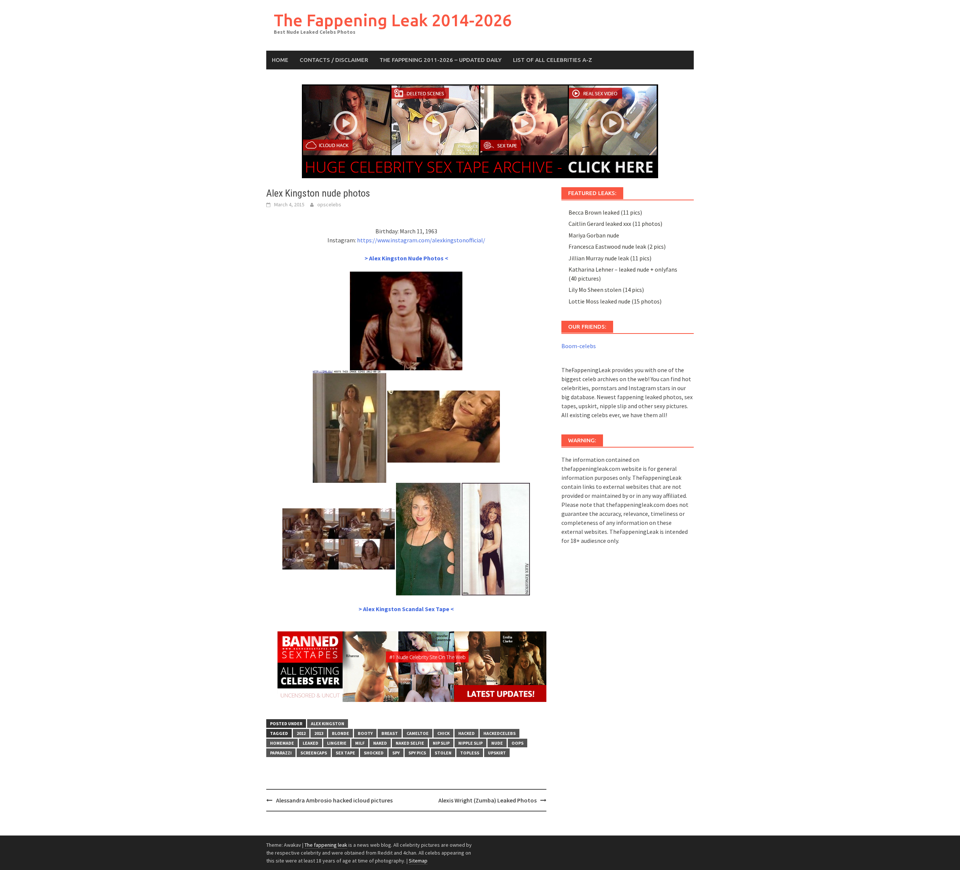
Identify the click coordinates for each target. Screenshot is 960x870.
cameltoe (417, 733)
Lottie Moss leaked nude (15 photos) (615, 301)
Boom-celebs (578, 346)
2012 (301, 733)
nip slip (441, 743)
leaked (310, 743)
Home (280, 60)
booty (365, 733)
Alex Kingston (327, 723)
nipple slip (470, 743)
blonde (340, 733)
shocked (374, 753)
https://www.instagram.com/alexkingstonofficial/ (421, 240)
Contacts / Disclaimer (334, 60)
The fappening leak (325, 844)
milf (359, 743)
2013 (318, 733)
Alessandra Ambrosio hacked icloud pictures (334, 800)
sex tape (345, 753)
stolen (443, 753)
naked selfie (410, 743)
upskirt (497, 753)
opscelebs (329, 204)
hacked (466, 733)
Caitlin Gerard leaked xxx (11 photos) (615, 223)
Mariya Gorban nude (593, 235)
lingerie (336, 743)
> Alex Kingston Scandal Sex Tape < (406, 609)
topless (469, 753)
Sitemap (418, 860)
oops (518, 743)
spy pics (417, 753)
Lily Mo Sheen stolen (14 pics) (606, 289)
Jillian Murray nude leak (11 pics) (609, 258)
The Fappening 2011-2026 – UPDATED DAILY (441, 60)
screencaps (313, 753)
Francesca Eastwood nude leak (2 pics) (617, 246)
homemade (282, 743)
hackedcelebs (499, 733)
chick (443, 733)
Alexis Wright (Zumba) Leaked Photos (487, 800)
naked (380, 743)
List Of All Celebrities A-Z (552, 60)
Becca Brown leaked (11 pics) (605, 212)
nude (497, 743)
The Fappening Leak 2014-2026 (393, 20)
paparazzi (281, 753)
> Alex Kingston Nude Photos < (406, 258)
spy (396, 753)
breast (389, 733)
